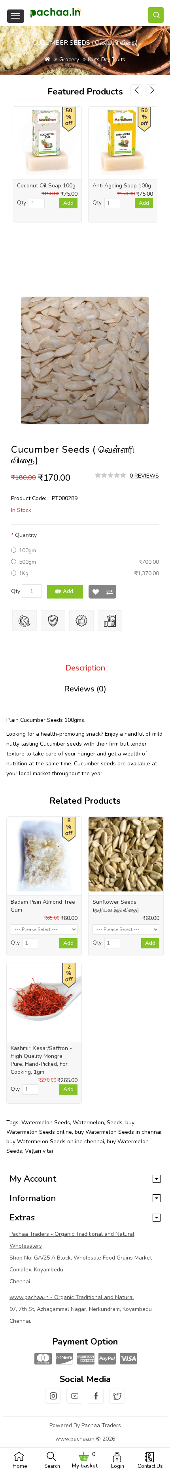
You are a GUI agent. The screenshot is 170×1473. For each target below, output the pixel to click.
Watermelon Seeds (45, 1122)
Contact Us (150, 1466)
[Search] (156, 15)
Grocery (69, 59)
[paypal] (106, 1359)
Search (52, 1466)
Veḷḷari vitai (39, 1151)
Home (20, 1466)
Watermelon (88, 1122)
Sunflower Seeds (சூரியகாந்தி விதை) (116, 906)
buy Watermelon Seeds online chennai (55, 1141)
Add (68, 591)
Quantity (26, 535)
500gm (27, 562)
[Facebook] (96, 1400)
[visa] (128, 1359)
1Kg (23, 573)
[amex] (85, 1359)
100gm (27, 550)
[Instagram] (53, 1400)
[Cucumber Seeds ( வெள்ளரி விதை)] (85, 360)
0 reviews (144, 476)
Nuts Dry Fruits (106, 59)
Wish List (95, 592)
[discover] (64, 1359)
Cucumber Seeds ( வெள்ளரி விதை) (88, 77)
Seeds (115, 1122)
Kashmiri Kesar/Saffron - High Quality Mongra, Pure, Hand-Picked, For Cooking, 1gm (41, 1060)
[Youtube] (74, 1400)
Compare (109, 592)
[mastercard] (42, 1359)
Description (85, 668)
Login (117, 1466)
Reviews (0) (85, 689)
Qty (15, 591)
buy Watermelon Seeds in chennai (118, 1132)
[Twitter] (117, 1400)
